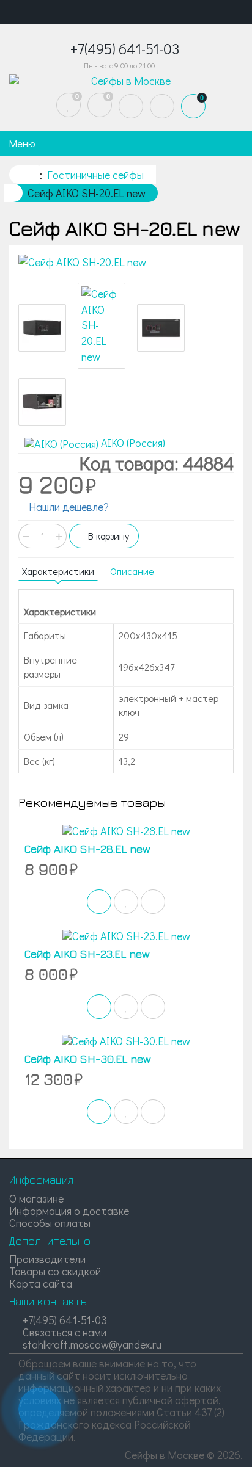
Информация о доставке (69, 1210)
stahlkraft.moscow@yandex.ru (90, 1344)
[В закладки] (126, 901)
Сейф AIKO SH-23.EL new (87, 953)
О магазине (36, 1198)
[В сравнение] (153, 901)
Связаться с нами (63, 1332)
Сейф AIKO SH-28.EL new (87, 848)
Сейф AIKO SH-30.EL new (87, 1058)
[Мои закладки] (68, 105)
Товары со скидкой (55, 1271)
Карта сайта (40, 1283)
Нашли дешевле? (67, 506)
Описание (132, 571)
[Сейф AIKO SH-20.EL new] (126, 262)
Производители (47, 1258)
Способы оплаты (50, 1222)
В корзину (107, 535)
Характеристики (58, 571)
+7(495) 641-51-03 (63, 1320)
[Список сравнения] (99, 105)
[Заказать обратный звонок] (39, 1409)
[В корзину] (99, 901)
